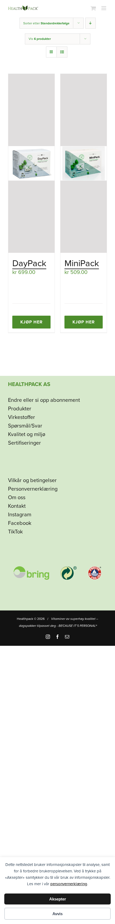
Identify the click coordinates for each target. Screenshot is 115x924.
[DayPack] (31, 163)
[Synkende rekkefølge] (90, 23)
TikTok (15, 532)
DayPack (29, 263)
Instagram (19, 514)
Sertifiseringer (24, 443)
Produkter (19, 409)
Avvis (57, 913)
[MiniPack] (83, 163)
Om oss (16, 497)
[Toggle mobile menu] (104, 8)
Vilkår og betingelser (32, 480)
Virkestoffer (21, 417)
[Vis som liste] (62, 52)
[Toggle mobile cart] (93, 8)
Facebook (19, 523)
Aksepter (57, 899)
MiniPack (81, 263)
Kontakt (17, 506)
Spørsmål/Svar (25, 426)
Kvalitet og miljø (26, 434)
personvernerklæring (68, 883)
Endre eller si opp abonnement (44, 400)
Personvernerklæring (32, 489)
